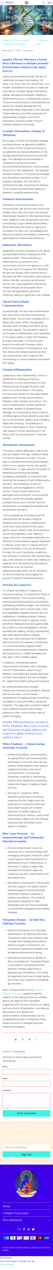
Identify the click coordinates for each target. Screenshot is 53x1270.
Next (38, 44)
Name (6, 1067)
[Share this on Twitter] (16, 1039)
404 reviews (7, 1264)
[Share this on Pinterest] (29, 1039)
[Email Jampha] (19, 1229)
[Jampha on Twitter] (33, 1229)
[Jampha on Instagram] (29, 1229)
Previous (43, 40)
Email (5, 1078)
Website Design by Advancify (28, 1248)
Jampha (12, 1248)
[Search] (43, 2)
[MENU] (1, 2)
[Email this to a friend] (36, 1039)
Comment (7, 1090)
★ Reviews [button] (6, 1257)
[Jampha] (26, 2)
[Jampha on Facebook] (24, 1229)
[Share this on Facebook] (22, 1039)
